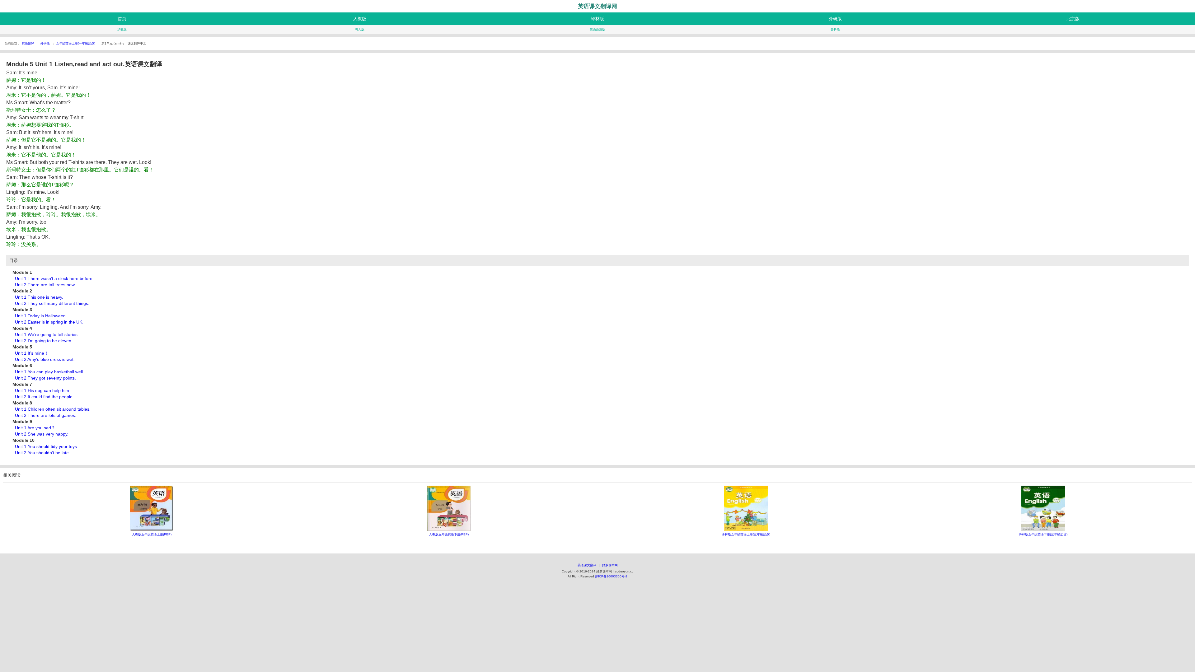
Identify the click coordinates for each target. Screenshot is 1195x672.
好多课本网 (610, 565)
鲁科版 (835, 29)
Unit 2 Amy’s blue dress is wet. (45, 359)
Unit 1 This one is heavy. (39, 297)
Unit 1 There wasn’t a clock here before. (54, 278)
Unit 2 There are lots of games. (45, 415)
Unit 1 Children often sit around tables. (53, 409)
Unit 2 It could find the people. (44, 396)
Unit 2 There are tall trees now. (45, 284)
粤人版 (359, 29)
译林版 (597, 18)
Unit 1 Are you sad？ (35, 427)
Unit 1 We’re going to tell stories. (47, 334)
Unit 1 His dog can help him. (42, 390)
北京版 (1073, 18)
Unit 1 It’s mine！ (32, 353)
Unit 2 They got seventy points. (45, 378)
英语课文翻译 (587, 565)
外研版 (835, 18)
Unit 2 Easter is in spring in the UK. (49, 322)
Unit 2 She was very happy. (41, 434)
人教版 (359, 18)
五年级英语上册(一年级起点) (75, 43)
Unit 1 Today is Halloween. (41, 315)
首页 (122, 18)
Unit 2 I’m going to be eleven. (44, 340)
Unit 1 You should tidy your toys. (46, 446)
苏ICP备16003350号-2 (611, 576)
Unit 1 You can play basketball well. (49, 371)
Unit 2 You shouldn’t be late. (42, 452)
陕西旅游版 (597, 29)
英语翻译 (28, 43)
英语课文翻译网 (597, 6)
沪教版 (122, 29)
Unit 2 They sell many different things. (52, 303)
